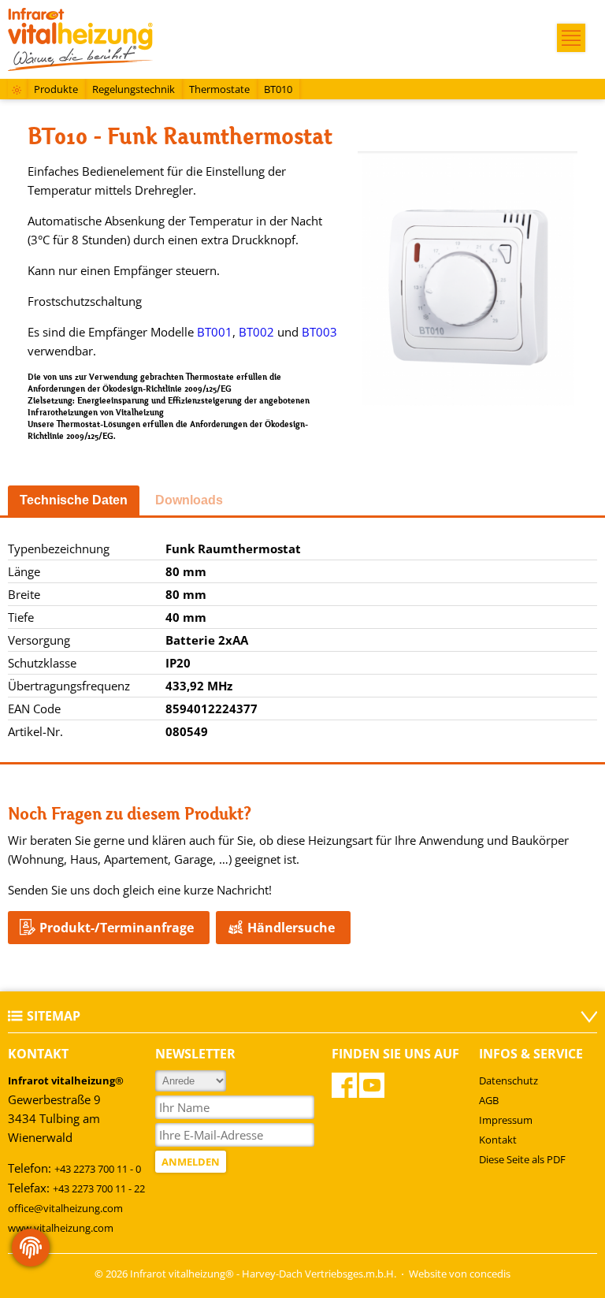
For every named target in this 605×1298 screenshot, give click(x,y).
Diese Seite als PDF (522, 1159)
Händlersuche (291, 927)
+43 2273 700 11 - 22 (99, 1188)
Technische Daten (74, 500)
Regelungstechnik (133, 89)
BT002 (256, 332)
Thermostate (219, 89)
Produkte (56, 89)
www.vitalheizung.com (60, 1228)
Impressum (506, 1120)
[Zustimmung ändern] (31, 1247)
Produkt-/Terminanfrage (116, 927)
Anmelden (190, 1162)
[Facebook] (344, 1085)
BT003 (319, 332)
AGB (489, 1100)
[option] (467, 280)
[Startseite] (17, 91)
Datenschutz (508, 1080)
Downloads (189, 500)
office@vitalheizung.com (65, 1208)
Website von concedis (459, 1273)
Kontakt (498, 1139)
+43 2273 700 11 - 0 (97, 1169)
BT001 (214, 332)
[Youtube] (371, 1085)
